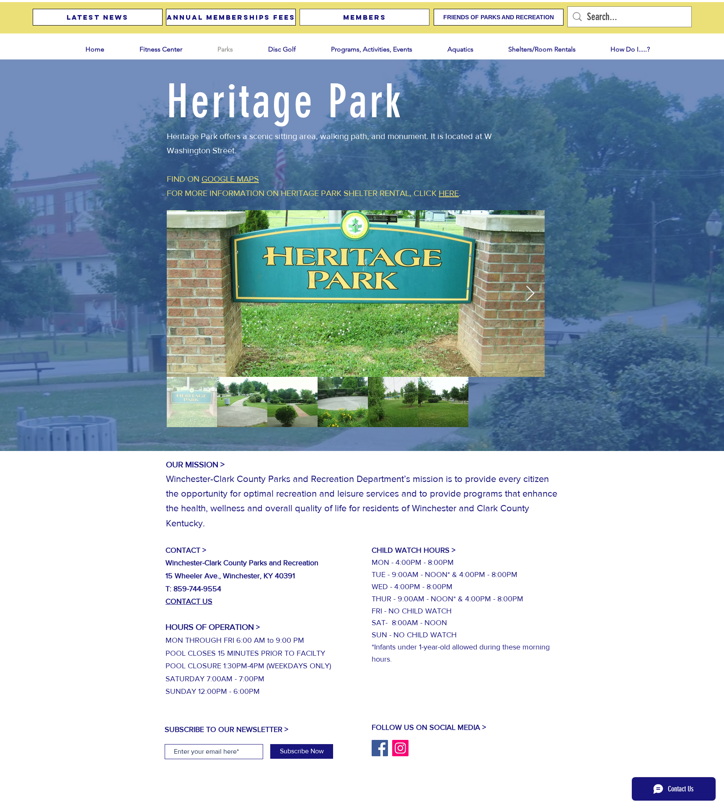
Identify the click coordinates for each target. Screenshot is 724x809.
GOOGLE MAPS (230, 178)
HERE (449, 193)
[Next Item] (530, 294)
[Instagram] (400, 748)
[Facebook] (380, 748)
